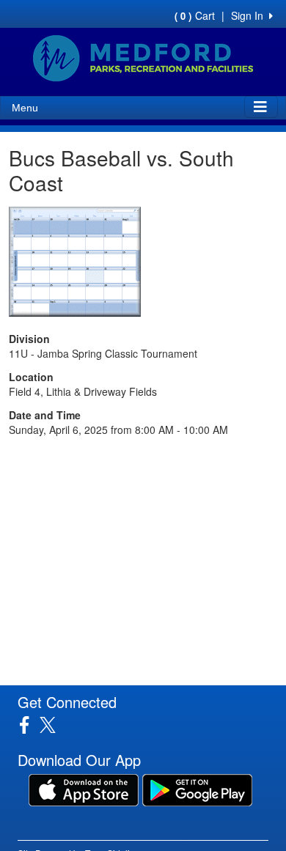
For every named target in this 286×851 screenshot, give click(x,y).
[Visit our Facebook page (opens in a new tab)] (30, 725)
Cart (195, 15)
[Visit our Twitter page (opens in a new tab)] (53, 725)
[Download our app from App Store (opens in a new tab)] (84, 788)
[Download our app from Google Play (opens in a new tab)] (197, 788)
